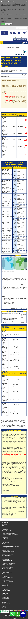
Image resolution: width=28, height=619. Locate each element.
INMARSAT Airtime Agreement (7, 564)
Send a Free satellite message (20, 39)
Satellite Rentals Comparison (6, 555)
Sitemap (3, 535)
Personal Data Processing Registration (8, 533)
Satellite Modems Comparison (7, 552)
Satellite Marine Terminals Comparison (8, 554)
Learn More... (9, 24)
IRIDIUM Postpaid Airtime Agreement (8, 561)
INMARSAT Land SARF (6, 590)
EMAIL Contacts (4, 539)
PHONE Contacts (5, 538)
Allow (3, 24)
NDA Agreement (4, 576)
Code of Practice (5, 529)
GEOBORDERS (5, 522)
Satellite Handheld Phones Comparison (8, 551)
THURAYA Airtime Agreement (7, 568)
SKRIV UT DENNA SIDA (8, 45)
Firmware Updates (5, 589)
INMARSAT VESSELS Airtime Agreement (8, 565)
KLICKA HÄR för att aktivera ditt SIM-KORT (11, 49)
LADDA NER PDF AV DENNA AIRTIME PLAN (12, 47)
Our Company (4, 524)
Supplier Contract (5, 573)
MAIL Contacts (4, 541)
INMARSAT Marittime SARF (6, 591)
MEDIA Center (4, 526)
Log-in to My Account (21, 28)
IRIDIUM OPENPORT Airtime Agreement (8, 563)
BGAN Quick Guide (5, 585)
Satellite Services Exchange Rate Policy (8, 531)
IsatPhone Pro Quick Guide (6, 584)
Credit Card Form (5, 578)
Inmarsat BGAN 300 (5, 550)
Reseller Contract (5, 574)
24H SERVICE (4, 545)
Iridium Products (4, 556)
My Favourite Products (6, 597)
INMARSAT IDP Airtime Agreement (7, 567)
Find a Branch (4, 543)
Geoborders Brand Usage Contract (7, 577)
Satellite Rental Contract (6, 559)
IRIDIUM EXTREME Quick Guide (7, 581)
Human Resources (5, 528)
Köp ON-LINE (5, 593)
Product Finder (4, 594)
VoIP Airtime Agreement (6, 571)
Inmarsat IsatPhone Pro (6, 547)
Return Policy (4, 607)
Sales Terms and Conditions (6, 603)
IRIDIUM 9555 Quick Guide (6, 582)
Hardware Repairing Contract (7, 572)
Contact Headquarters (5, 542)
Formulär (4, 558)
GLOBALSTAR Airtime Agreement (7, 569)
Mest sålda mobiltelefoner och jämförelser (10, 546)
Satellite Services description (6, 530)
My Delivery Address (5, 601)
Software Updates (5, 588)
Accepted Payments (5, 605)
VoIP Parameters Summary (6, 586)
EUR (17, 37)
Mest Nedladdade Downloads (8, 580)
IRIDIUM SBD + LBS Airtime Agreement (8, 560)
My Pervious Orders (5, 598)
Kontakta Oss (5, 537)
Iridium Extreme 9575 (5, 548)
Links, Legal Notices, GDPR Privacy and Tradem (10, 534)
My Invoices (4, 602)
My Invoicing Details (5, 599)
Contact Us (4, 606)
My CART (3, 595)
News (3, 525)
